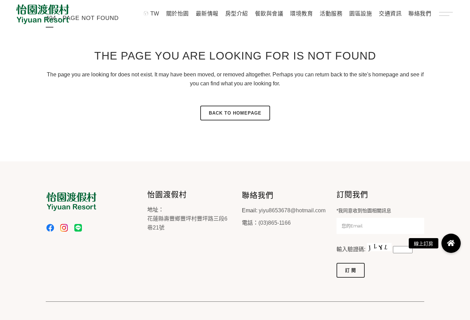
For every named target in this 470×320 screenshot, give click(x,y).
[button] (451, 243)
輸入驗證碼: (352, 249)
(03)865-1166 (274, 223)
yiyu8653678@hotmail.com (292, 210)
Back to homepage (235, 113)
